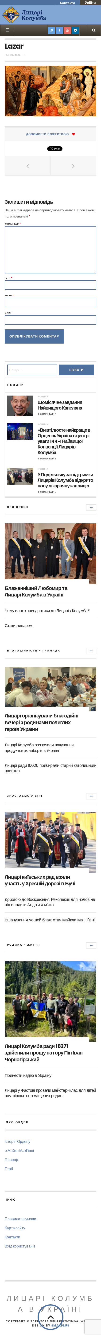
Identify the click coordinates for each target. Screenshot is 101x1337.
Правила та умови (20, 1218)
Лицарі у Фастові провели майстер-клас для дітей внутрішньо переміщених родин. (50, 1093)
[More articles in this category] (91, 507)
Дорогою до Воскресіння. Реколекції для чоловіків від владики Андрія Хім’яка (50, 902)
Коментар (13, 224)
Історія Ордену (17, 1141)
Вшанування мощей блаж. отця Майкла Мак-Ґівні (49, 920)
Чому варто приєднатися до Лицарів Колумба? (47, 610)
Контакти (67, 3)
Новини (43, 396)
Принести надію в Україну (28, 1075)
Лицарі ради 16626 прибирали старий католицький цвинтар (50, 768)
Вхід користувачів (20, 1246)
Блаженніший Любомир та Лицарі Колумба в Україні (36, 592)
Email (10, 295)
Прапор (11, 1159)
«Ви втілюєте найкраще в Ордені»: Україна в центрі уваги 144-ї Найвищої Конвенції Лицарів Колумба (64, 441)
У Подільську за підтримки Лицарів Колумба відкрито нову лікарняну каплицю (65, 480)
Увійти (90, 2)
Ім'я (8, 278)
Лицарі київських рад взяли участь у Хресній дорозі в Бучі (40, 880)
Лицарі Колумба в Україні (50, 1303)
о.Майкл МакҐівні (19, 1150)
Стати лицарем (18, 625)
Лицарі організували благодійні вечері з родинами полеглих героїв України (41, 722)
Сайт (8, 313)
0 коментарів (47, 414)
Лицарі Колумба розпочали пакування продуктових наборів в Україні (39, 747)
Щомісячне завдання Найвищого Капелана (60, 405)
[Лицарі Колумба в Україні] (36, 14)
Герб (9, 1168)
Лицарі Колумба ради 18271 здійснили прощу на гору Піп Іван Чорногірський (43, 1053)
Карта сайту (15, 1228)
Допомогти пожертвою (47, 134)
